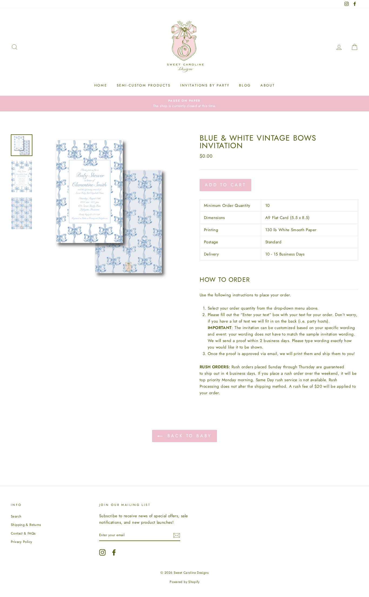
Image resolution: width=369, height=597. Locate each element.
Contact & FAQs (23, 533)
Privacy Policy (21, 541)
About (267, 85)
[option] (184, 103)
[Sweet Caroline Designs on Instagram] (102, 552)
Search (16, 516)
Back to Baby (188, 436)
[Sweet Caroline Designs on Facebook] (114, 552)
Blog (245, 85)
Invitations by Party (205, 85)
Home (100, 85)
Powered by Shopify (184, 581)
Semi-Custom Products (144, 85)
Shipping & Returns (26, 524)
